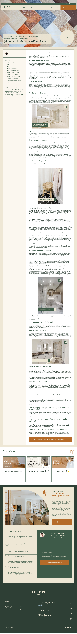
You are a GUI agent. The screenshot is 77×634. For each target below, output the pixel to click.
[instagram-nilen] (67, 3)
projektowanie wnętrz (9, 606)
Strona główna (7, 38)
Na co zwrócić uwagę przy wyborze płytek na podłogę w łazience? (14, 92)
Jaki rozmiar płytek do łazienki (13, 76)
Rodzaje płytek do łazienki (12, 60)
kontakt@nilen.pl (44, 616)
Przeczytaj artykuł (67, 37)
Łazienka (11, 38)
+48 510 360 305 (44, 610)
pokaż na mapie (40, 605)
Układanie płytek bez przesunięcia (14, 80)
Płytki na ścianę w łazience (12, 74)
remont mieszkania (8, 609)
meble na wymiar (8, 607)
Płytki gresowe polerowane (13, 66)
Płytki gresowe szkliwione (13, 68)
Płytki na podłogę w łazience (12, 72)
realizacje (37, 7)
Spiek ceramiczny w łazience (13, 70)
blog (52, 7)
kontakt (56, 7)
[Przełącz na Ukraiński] (74, 4)
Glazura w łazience (11, 62)
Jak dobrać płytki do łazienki (13, 82)
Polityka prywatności (63, 556)
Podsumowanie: (10, 84)
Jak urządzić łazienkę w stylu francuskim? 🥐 (53, 439)
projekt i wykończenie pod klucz (27, 7)
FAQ (9, 86)
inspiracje (20, 606)
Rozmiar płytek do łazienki (13, 78)
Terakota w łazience (12, 64)
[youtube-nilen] (69, 3)
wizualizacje (43, 7)
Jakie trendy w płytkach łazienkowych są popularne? (14, 95)
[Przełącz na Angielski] (72, 4)
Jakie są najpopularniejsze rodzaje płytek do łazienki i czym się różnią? (14, 88)
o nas (48, 7)
